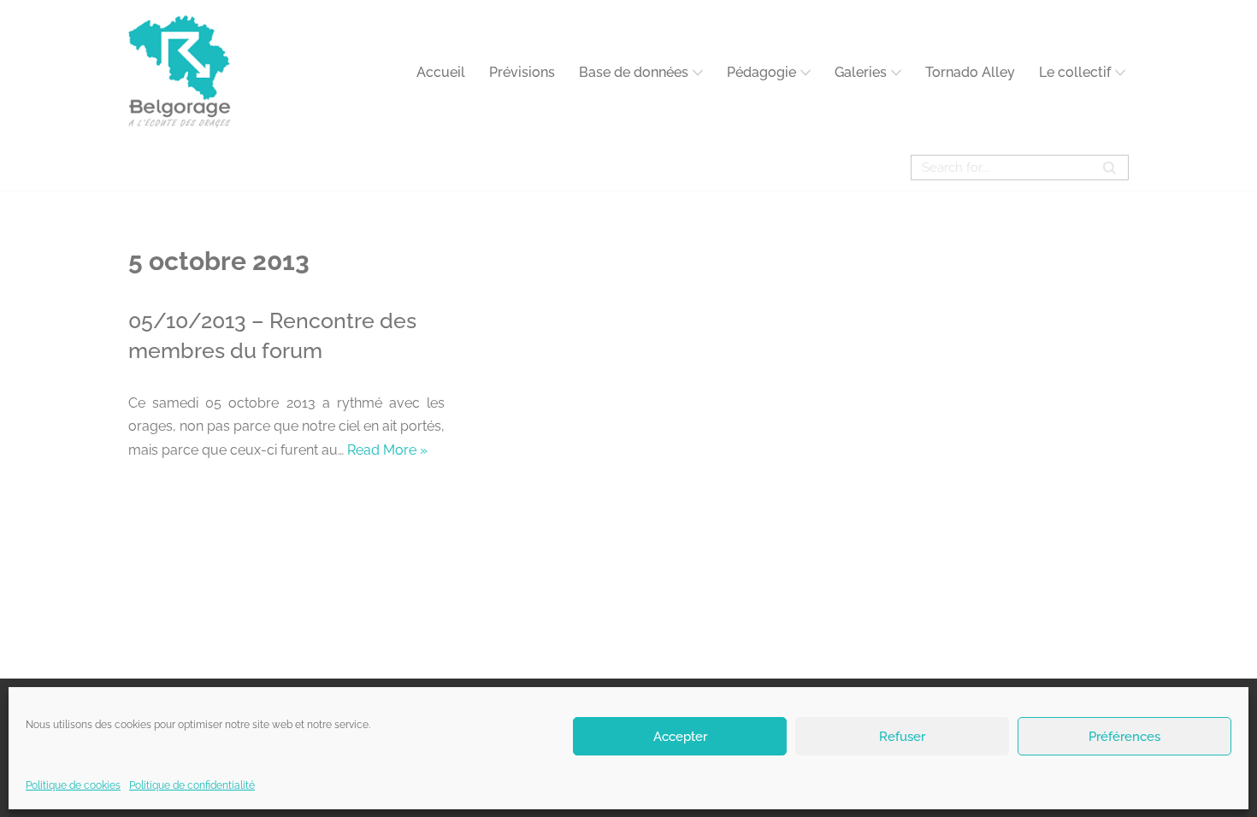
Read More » (387, 450)
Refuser (902, 736)
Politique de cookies (73, 785)
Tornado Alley (970, 72)
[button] (698, 73)
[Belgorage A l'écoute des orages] (179, 72)
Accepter (680, 736)
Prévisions (522, 72)
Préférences (1124, 736)
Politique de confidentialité (192, 785)
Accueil (440, 72)
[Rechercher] (1109, 167)
